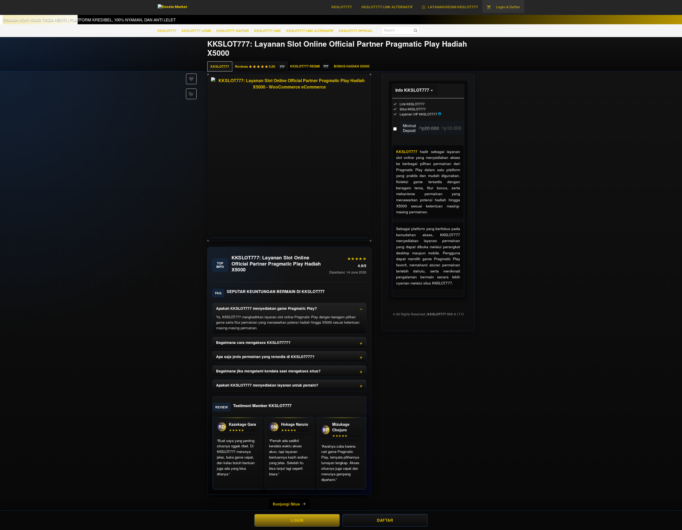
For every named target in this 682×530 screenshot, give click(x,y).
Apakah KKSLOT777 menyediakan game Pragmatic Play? (266, 308)
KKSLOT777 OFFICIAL (356, 30)
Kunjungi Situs (286, 504)
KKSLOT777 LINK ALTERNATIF (310, 30)
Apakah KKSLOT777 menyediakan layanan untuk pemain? (267, 385)
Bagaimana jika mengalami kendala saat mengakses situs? (268, 371)
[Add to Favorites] (191, 79)
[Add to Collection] (191, 94)
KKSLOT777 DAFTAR (232, 30)
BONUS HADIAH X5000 (352, 66)
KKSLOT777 (167, 30)
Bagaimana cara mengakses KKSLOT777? (253, 342)
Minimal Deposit (432, 128)
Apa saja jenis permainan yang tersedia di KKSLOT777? (265, 356)
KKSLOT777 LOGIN (196, 30)
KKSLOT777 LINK (267, 30)
